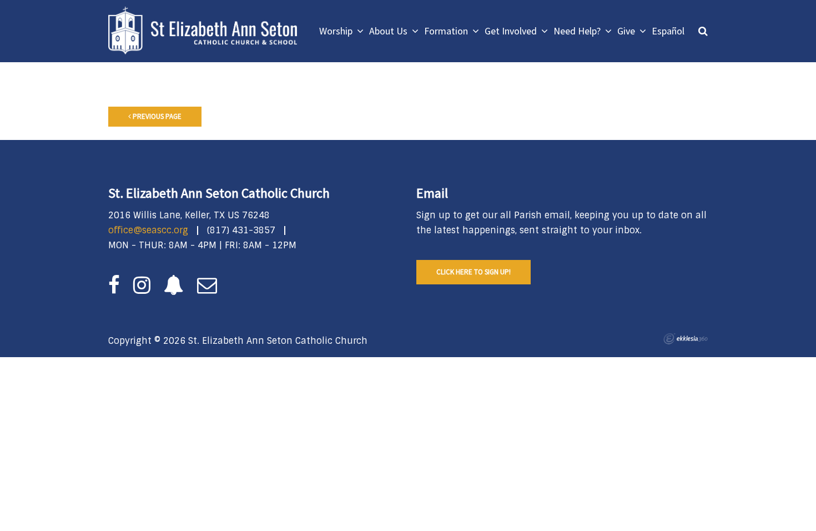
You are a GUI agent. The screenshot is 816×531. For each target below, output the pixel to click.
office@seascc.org (148, 230)
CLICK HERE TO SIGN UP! (473, 272)
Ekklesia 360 (685, 338)
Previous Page (156, 116)
